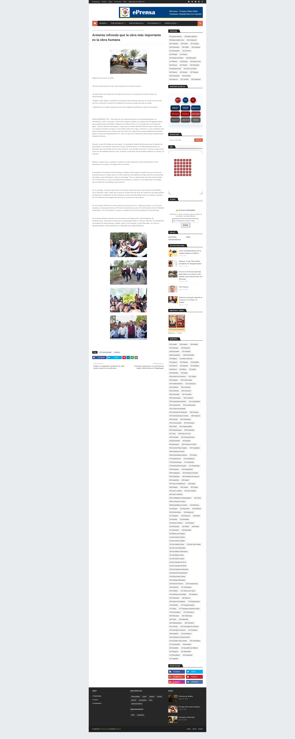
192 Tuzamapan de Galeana (189, 626)
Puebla (104, 2)
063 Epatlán (186, 441)
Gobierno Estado (185, 108)
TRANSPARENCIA (174, 240)
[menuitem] (94, 23)
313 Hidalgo (173, 54)
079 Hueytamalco (187, 469)
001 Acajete (173, 344)
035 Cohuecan (186, 391)
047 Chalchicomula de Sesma (178, 416)
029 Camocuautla (186, 380)
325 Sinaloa (173, 72)
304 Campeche (192, 40)
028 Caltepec (173, 380)
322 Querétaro (194, 65)
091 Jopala (194, 487)
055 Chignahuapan (175, 430)
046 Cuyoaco (194, 412)
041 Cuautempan (194, 401)
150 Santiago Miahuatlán (177, 580)
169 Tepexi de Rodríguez (177, 601)
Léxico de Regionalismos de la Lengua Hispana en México (190, 252)
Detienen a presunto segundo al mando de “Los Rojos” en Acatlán (190, 299)
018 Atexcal (173, 369)
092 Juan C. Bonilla (175, 491)
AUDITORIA (172, 237)
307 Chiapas (195, 43)
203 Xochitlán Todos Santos (178, 641)
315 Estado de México (176, 58)
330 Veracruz (173, 79)
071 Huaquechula (175, 458)
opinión (133, 700)
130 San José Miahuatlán (177, 548)
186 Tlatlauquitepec (175, 623)
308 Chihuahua (174, 47)
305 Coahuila (173, 43)
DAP (132, 715)
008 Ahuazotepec (174, 355)
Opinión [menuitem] (102, 23)
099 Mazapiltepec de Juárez (178, 505)
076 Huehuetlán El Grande (177, 466)
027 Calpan (192, 376)
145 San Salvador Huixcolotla (178, 569)
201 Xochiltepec (186, 633)
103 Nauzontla (184, 508)
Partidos (185, 114)
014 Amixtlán (195, 362)
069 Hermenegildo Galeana (178, 455)
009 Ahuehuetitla (188, 355)
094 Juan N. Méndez (175, 494)
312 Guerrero (186, 51)
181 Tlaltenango (187, 616)
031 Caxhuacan (191, 383)
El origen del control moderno (189, 707)
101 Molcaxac (194, 505)
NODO (188, 237)
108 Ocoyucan (185, 516)
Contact (200, 729)
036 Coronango (174, 394)
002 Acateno (183, 344)
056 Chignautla (189, 430)
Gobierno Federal (175, 108)
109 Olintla (196, 516)
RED (124, 2)
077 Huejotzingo (194, 466)
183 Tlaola (172, 619)
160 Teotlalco (173, 591)
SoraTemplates (104, 729)
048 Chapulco (195, 416)
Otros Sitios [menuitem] (170, 23)
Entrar (185, 225)
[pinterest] (199, 1)
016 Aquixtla (184, 366)
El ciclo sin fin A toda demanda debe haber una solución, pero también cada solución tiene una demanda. (190, 275)
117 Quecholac (174, 530)
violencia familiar (136, 704)
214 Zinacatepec (174, 655)
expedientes (97, 703)
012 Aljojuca (173, 362)
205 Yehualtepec (195, 641)
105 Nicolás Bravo (175, 512)
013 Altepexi (184, 362)
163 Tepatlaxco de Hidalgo (177, 594)
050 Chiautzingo (185, 419)
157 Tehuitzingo (186, 587)
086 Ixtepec (185, 480)
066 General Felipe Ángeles (178, 448)
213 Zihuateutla (186, 651)
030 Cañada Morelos (176, 383)
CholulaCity (96, 2)
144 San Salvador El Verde (177, 566)
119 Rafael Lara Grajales (177, 533)
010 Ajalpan (173, 358)
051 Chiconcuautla (175, 423)
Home (189, 729)
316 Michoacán (191, 58)
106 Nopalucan (188, 512)
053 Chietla (173, 426)
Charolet (118, 729)
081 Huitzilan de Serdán (190, 473)
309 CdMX (185, 47)
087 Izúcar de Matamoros (177, 483)
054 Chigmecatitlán (186, 426)
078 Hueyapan (174, 469)
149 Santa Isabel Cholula (177, 576)
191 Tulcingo (173, 626)
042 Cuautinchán (174, 405)
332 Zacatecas (196, 79)
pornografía (142, 700)
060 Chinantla (173, 437)
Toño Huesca (183, 287)
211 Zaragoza (173, 651)
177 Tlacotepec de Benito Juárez (189, 608)
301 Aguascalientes (175, 36)
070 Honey (193, 455)
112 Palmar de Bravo (176, 523)
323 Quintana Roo (175, 68)
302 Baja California (191, 36)
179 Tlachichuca (188, 612)
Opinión (196, 120)
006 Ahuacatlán (174, 351)
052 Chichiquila (189, 423)
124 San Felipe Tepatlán (177, 541)
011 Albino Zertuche (186, 358)
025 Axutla (184, 373)
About (194, 729)
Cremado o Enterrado (187, 717)
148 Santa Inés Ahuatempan (178, 573)
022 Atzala (192, 369)
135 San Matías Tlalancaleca (178, 551)
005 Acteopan (185, 348)
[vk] (194, 682)
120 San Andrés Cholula (177, 537)
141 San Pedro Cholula (176, 558)
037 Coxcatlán (186, 394)
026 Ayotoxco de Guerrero (177, 376)
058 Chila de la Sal (184, 433)
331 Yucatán (184, 79)
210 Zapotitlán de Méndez (189, 648)
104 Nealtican (196, 508)
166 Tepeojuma (174, 598)
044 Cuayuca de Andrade (177, 408)
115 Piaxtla (185, 526)
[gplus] (176, 677)
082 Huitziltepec (174, 476)
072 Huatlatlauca (189, 458)
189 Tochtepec (189, 623)
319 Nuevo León (195, 61)
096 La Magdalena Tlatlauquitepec (180, 498)
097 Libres (197, 498)
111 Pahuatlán (184, 519)
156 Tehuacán (173, 587)
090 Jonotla (184, 487)
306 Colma (184, 43)
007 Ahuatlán (186, 351)
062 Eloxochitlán (174, 441)
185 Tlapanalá (183, 619)
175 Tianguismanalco (187, 605)
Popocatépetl (135, 696)
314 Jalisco (183, 54)
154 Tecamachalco (192, 583)
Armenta (99, 30)
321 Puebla (183, 65)
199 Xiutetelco (173, 633)
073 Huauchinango (105, 352)
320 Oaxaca (173, 65)
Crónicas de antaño (186, 696)
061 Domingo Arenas (187, 437)
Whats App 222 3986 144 (137, 2)
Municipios (196, 108)
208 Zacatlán (187, 644)
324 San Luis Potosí (190, 68)
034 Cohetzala (174, 391)
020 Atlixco (183, 369)
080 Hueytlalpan (174, 473)
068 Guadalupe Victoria (176, 451)
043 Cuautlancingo (189, 405)
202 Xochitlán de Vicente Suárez (179, 637)
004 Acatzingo (173, 348)
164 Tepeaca (193, 594)
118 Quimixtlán (186, 530)
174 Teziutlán (173, 605)
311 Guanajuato (174, 51)
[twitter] (192, 1)
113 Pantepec (189, 523)
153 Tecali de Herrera (176, 583)
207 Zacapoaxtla (174, 644)
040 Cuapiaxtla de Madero (177, 401)
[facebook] (189, 1)
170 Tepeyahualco (194, 601)
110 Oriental (173, 519)
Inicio (94, 30)
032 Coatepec (173, 387)
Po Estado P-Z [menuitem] (154, 23)
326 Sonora (183, 72)
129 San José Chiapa (194, 544)
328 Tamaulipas (174, 76)
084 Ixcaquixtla (174, 480)
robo (150, 700)
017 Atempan (195, 366)
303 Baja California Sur (176, 40)
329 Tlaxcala (186, 76)
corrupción (140, 715)
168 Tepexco (186, 598)
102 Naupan (173, 508)
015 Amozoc (173, 366)
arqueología (97, 696)
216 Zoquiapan (187, 655)
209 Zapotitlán (173, 648)
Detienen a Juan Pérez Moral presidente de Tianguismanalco (190, 262)
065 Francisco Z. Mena (189, 444)
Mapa (110, 2)
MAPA (185, 100)
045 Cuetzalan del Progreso (178, 412)
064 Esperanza (174, 444)
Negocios (175, 120)
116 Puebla (195, 526)
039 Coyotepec (188, 398)
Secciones (118, 2)
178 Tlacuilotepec (175, 612)
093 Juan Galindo (190, 491)
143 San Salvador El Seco (177, 562)
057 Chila (172, 433)
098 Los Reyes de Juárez (177, 501)
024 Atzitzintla (173, 373)
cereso (95, 700)
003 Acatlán (194, 344)
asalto (144, 696)
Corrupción (185, 120)
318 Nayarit (183, 61)
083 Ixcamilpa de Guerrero (190, 476)
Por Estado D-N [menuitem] (135, 23)
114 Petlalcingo (174, 526)
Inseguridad (195, 114)
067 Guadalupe (195, 448)
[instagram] (202, 1)
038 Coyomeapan (175, 398)
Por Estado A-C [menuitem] (117, 23)
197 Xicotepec (192, 630)
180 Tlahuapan (174, 616)
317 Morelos (173, 61)
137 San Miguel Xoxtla (176, 555)
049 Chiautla (173, 419)
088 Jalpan (191, 483)
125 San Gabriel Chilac (176, 544)
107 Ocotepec (173, 516)
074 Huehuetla (189, 462)
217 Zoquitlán (173, 659)
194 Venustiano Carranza (177, 630)
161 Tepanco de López (188, 591)
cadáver (151, 696)
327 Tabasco (194, 72)
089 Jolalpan (173, 487)
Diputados (175, 114)
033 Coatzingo (185, 387)
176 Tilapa (172, 608)
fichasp (159, 696)
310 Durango (196, 47)
